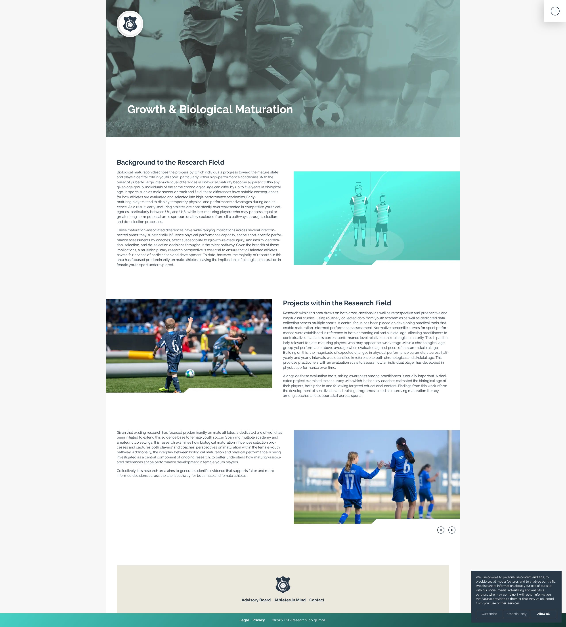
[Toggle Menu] (555, 11)
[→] (451, 530)
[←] (440, 530)
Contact (316, 600)
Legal (244, 620)
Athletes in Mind (290, 600)
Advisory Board (256, 600)
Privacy (258, 620)
